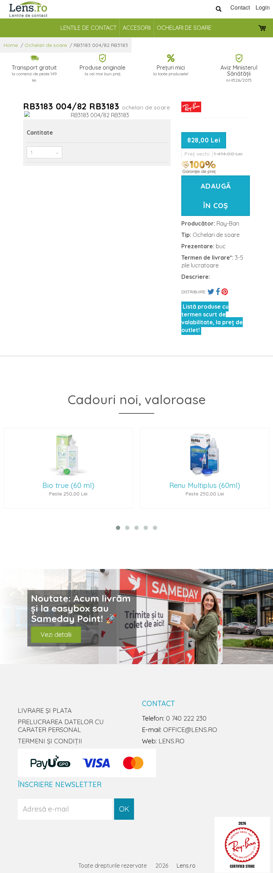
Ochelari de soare (184, 27)
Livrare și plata (45, 710)
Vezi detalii (56, 634)
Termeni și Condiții (50, 741)
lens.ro (171, 741)
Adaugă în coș (215, 195)
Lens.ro (186, 865)
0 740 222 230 (186, 718)
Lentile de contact (88, 27)
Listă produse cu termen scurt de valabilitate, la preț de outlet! (212, 318)
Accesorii (137, 27)
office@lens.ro (190, 730)
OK (124, 808)
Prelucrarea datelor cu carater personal (61, 726)
